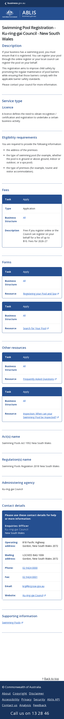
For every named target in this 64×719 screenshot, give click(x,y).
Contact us (9, 705)
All (24, 217)
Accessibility (10, 699)
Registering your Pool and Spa (41, 293)
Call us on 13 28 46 (30, 713)
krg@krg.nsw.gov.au (33, 586)
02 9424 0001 (30, 577)
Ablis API (53, 699)
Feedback (39, 705)
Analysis (25, 705)
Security (39, 699)
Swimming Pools (12, 622)
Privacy (26, 699)
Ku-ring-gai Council (34, 595)
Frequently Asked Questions (39, 379)
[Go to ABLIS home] (19, 13)
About (6, 693)
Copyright (20, 693)
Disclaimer (36, 693)
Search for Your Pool (36, 328)
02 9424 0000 (30, 567)
